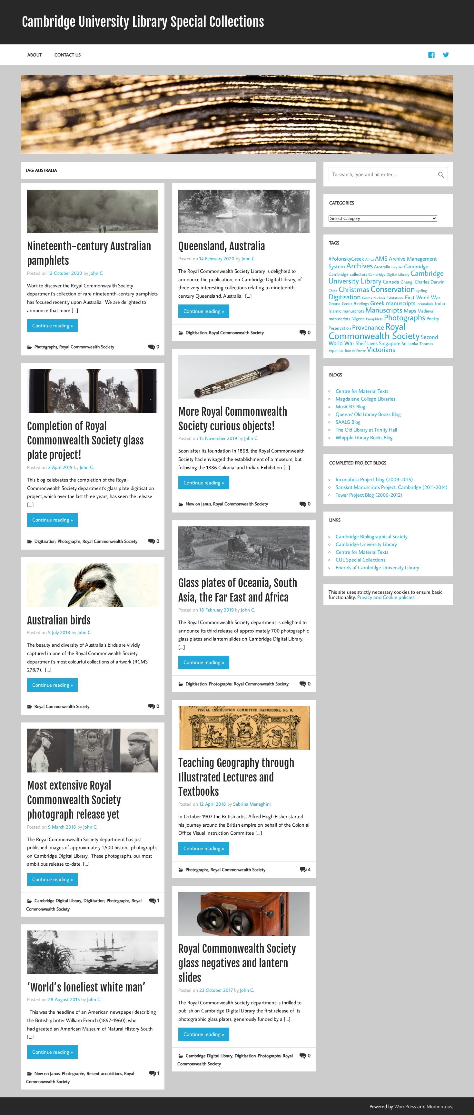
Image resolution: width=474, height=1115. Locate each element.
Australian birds (59, 620)
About (34, 55)
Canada (391, 281)
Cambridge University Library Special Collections (143, 22)
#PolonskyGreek (346, 258)
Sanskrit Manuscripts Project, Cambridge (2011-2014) (392, 487)
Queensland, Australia (221, 246)
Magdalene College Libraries (365, 398)
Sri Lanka (410, 343)
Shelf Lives (367, 343)
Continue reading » (52, 325)
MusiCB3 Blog (350, 406)
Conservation (392, 288)
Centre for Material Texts (362, 391)
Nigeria (358, 319)
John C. (96, 273)
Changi (406, 282)
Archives (359, 265)
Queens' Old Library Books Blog (368, 414)
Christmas (354, 289)
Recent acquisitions (104, 1073)
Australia (382, 267)
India (440, 303)
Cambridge (416, 266)
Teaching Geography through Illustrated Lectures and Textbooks (236, 778)
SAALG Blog (348, 422)
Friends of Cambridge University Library (377, 567)
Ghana (335, 303)
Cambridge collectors (348, 274)
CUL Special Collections (360, 559)
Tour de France (355, 350)
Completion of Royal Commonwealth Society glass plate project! (85, 441)
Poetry (433, 318)
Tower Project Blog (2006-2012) (369, 495)
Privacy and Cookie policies (385, 597)
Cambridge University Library (366, 544)
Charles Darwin (430, 282)
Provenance (368, 327)
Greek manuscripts (392, 303)
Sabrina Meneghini (252, 804)
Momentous (439, 1106)
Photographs (46, 346)
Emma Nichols (373, 297)
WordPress (405, 1106)
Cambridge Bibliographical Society (372, 536)
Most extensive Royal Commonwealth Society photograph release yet (74, 800)
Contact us (67, 55)
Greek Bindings (355, 303)
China (333, 290)
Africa (369, 259)
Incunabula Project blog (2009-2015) (374, 479)
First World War (422, 297)
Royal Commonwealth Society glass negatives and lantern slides (237, 963)
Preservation (340, 328)
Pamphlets (374, 318)
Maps (410, 310)
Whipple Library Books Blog (364, 437)
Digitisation (196, 332)
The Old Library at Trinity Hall (366, 429)
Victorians (381, 349)
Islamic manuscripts (346, 311)
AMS (381, 258)
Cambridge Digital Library (58, 900)
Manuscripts (383, 309)
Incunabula (425, 303)
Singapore (389, 343)
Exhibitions (395, 297)
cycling (421, 290)
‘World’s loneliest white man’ (86, 987)
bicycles (397, 267)
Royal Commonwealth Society (86, 346)
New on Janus (198, 504)
